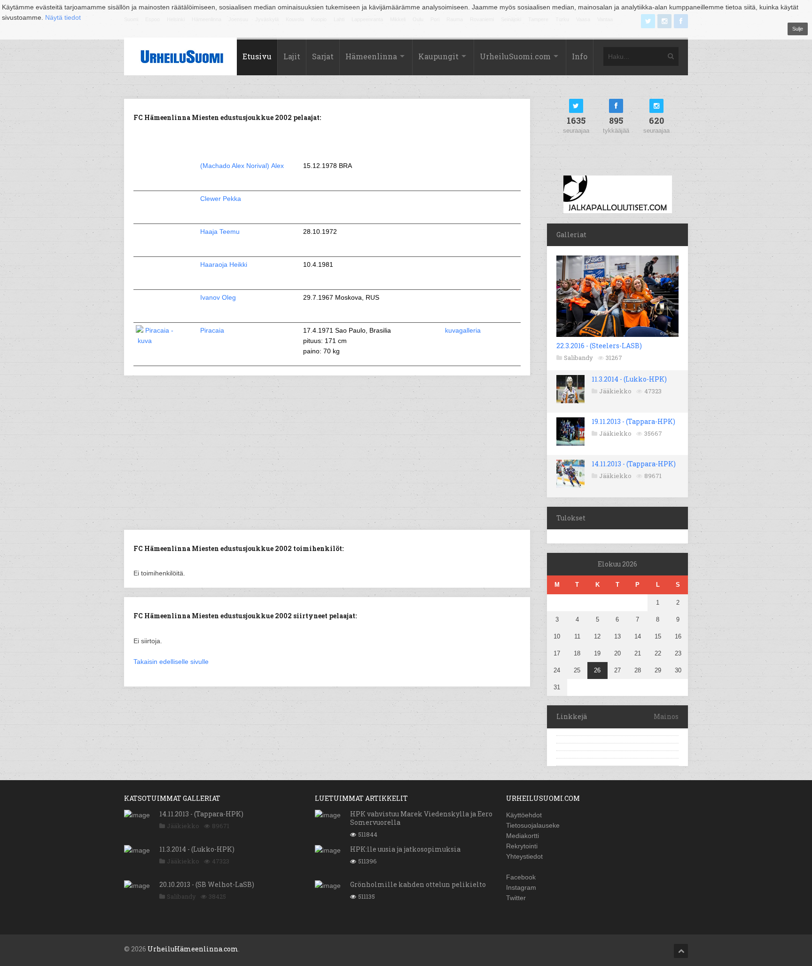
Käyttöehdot (524, 815)
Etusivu (257, 56)
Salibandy (578, 357)
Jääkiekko (615, 391)
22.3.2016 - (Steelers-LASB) (599, 345)
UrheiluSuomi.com (515, 56)
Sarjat (323, 56)
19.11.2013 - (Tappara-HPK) (633, 421)
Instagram (521, 887)
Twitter (516, 898)
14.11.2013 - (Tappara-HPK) (634, 463)
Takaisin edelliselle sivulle (171, 661)
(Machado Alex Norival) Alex (242, 165)
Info (579, 56)
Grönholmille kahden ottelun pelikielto (418, 884)
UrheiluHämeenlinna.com (193, 948)
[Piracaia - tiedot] (159, 340)
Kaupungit (438, 56)
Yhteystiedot (524, 856)
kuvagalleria (463, 330)
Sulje (797, 29)
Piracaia (213, 330)
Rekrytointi (522, 846)
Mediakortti (522, 835)
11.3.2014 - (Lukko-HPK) (629, 379)
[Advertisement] (327, 452)
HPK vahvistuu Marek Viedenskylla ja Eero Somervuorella (421, 818)
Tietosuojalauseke (533, 825)
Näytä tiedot (63, 17)
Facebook (521, 877)
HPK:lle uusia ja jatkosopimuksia (405, 849)
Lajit (291, 56)
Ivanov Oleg (218, 297)
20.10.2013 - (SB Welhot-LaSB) (206, 884)
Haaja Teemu (220, 231)
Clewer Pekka (220, 198)
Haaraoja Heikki (223, 264)
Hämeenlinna (371, 56)
